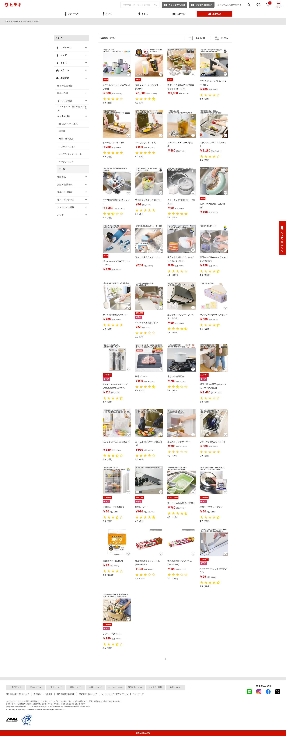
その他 (62, 169)
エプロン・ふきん (67, 146)
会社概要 (48, 694)
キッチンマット (66, 161)
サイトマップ (138, 694)
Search (155, 5)
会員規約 (37, 694)
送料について (75, 687)
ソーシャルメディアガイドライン (115, 694)
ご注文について (55, 687)
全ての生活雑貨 (64, 85)
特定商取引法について (88, 694)
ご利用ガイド (15, 687)
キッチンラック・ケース (70, 154)
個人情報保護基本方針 (66, 694)
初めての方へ (35, 687)
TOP (6, 21)
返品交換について (135, 687)
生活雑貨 (14, 21)
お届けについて (95, 687)
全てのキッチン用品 (68, 123)
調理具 (62, 131)
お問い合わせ (175, 687)
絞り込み (224, 38)
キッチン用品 (26, 21)
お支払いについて (115, 687)
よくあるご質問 (155, 687)
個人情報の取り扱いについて (17, 694)
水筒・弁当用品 (66, 139)
